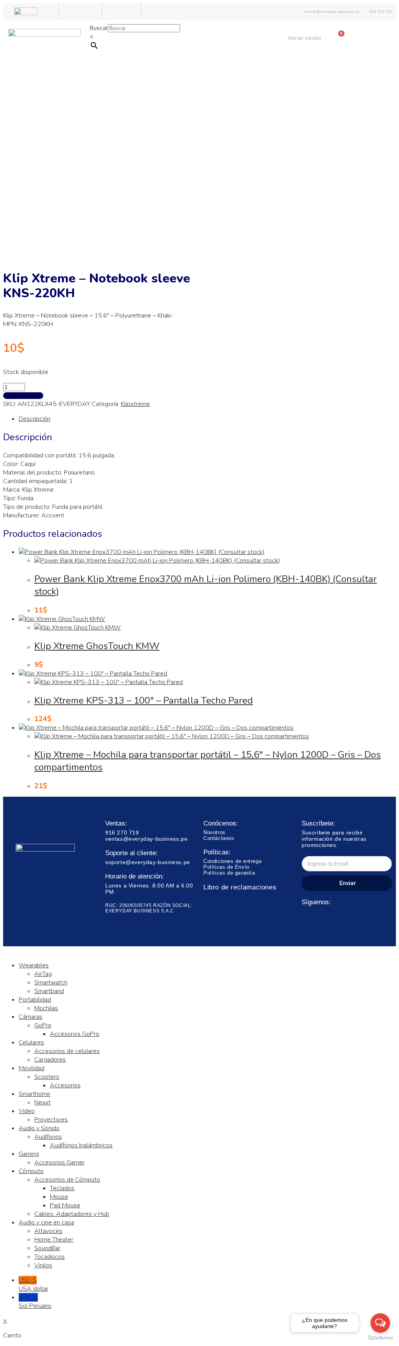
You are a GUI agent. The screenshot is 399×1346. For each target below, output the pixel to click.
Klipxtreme (135, 404)
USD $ (33, 1284)
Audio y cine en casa (46, 1222)
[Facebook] (306, 918)
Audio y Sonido (39, 1128)
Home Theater (53, 1239)
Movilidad (31, 1068)
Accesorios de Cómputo (67, 1179)
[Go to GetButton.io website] (380, 1338)
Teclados (62, 1188)
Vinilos (43, 1265)
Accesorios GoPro (74, 1034)
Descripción (34, 419)
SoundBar (47, 1248)
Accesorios (65, 1085)
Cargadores (50, 1059)
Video (27, 1111)
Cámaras (30, 1017)
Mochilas (46, 1008)
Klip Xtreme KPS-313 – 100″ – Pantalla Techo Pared (143, 700)
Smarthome (34, 1094)
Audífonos (48, 1137)
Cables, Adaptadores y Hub (71, 1214)
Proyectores (51, 1119)
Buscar (99, 28)
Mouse (59, 1197)
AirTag (43, 974)
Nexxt (42, 1102)
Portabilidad (35, 999)
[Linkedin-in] (335, 918)
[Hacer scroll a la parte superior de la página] (5, 950)
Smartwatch (50, 982)
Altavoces (48, 1231)
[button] (199, 81)
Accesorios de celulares (67, 1051)
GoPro (42, 1025)
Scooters (46, 1077)
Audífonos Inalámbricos (81, 1145)
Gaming (29, 1154)
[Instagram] (321, 918)
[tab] (207, 419)
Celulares (31, 1042)
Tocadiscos (49, 1257)
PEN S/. (35, 1301)
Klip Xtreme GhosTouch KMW (96, 646)
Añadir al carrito (23, 396)
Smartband (49, 991)
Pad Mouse (65, 1205)
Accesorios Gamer (59, 1162)
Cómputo (31, 1171)
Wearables (34, 965)
